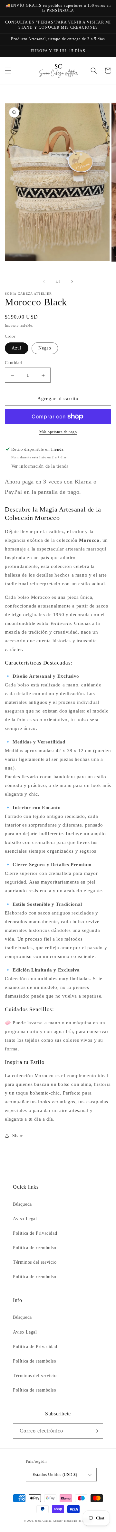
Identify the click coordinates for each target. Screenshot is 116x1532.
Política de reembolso (34, 1247)
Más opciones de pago (58, 432)
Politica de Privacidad (35, 1233)
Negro (44, 348)
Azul (17, 348)
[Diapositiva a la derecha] (72, 281)
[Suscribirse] (96, 1431)
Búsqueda (22, 1204)
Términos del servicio (35, 1262)
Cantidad (13, 362)
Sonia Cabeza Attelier (49, 1520)
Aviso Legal (25, 1218)
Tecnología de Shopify (78, 1520)
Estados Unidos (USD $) (55, 1474)
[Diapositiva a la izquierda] (44, 281)
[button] (8, 70)
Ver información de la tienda (40, 466)
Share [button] (18, 1135)
